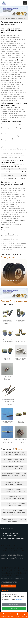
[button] (24, 272)
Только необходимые (14, 604)
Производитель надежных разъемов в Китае (14, 504)
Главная (3, 18)
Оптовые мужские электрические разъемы (14, 497)
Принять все (14, 608)
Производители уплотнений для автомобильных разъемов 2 (14, 475)
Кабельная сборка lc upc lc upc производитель (14, 467)
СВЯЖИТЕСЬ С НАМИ (8, 586)
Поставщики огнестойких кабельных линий (14, 460)
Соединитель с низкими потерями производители (14, 453)
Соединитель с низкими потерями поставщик (14, 483)
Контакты (24, 615)
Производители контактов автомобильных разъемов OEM (14, 512)
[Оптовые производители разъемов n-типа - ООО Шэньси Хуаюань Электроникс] (3, 3)
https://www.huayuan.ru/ (9, 212)
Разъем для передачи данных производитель (14, 520)
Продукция (10, 615)
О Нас (17, 615)
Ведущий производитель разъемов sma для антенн (14, 490)
